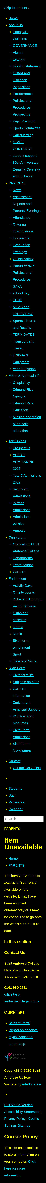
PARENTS (16, 865)
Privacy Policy (15, 1119)
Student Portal (19, 1023)
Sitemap (24, 1125)
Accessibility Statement (22, 1112)
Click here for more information (20, 1168)
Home (13, 858)
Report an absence (23, 1030)
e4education (31, 1084)
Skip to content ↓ (17, 8)
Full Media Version (18, 1105)
